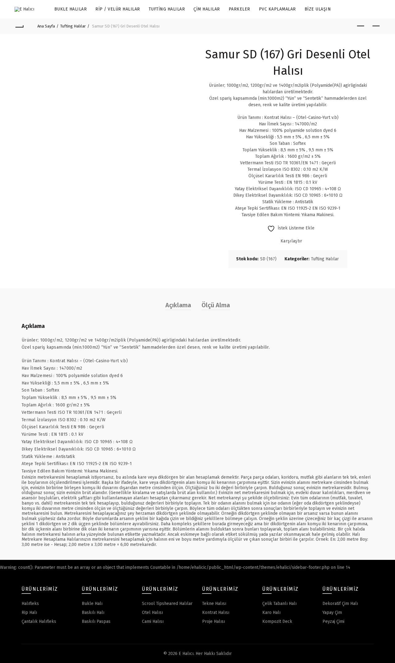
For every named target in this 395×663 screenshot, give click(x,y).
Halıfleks (30, 603)
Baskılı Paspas (96, 621)
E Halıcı (186, 653)
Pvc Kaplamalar (277, 9)
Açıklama (178, 305)
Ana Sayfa (46, 26)
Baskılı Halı (93, 612)
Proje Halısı (213, 621)
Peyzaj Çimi (333, 621)
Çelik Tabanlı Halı (279, 603)
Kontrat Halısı (215, 612)
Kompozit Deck (277, 621)
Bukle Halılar (70, 9)
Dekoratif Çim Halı (340, 603)
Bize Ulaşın (318, 9)
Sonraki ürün (376, 26)
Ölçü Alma (216, 305)
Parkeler (239, 9)
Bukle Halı (92, 603)
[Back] (19, 26)
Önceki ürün (360, 26)
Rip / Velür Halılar (117, 9)
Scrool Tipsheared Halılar (167, 603)
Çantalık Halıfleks (39, 621)
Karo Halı (271, 612)
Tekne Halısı (214, 603)
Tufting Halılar (167, 9)
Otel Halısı (152, 612)
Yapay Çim (332, 612)
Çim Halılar (206, 9)
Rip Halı (29, 612)
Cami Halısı (153, 621)
